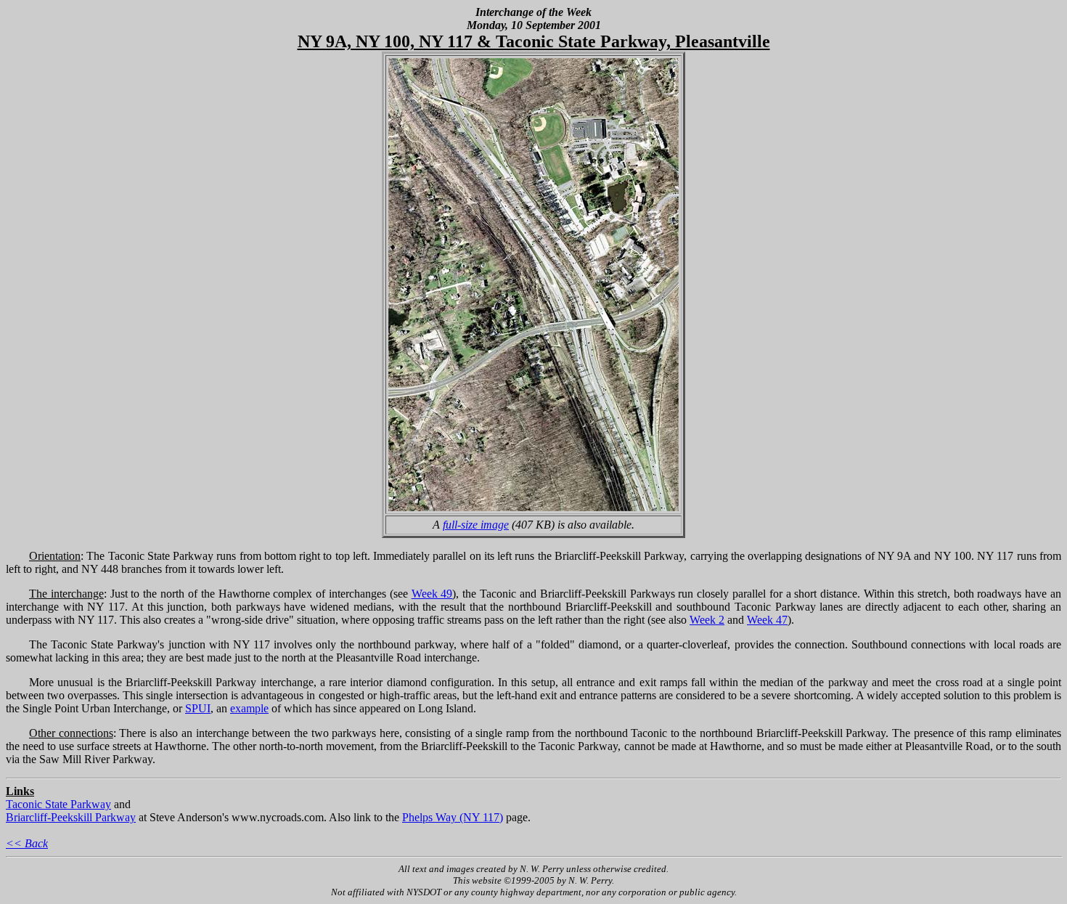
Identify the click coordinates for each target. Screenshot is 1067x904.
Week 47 (767, 620)
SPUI (197, 708)
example (249, 708)
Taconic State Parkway (58, 804)
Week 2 (707, 620)
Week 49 (432, 593)
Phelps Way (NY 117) (452, 817)
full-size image (476, 524)
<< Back (27, 843)
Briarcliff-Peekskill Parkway (71, 817)
